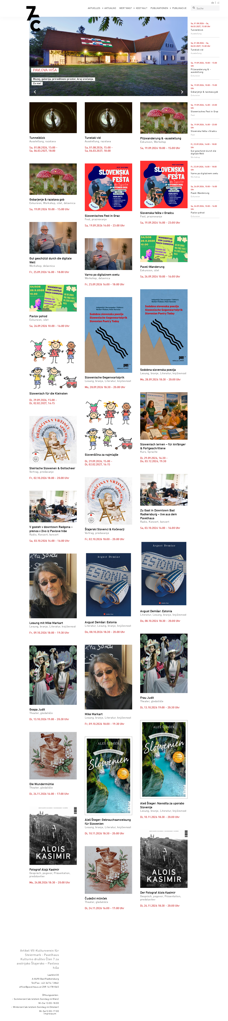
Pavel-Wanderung (200, 193)
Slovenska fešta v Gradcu (204, 131)
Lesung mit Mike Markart (46, 623)
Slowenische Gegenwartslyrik (104, 377)
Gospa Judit (37, 709)
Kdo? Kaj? (141, 8)
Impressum (50, 1014)
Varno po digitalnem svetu (204, 174)
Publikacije (179, 8)
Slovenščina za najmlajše (101, 454)
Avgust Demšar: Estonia (101, 622)
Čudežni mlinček (96, 898)
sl (218, 3)
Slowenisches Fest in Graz (204, 112)
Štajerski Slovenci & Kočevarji (104, 529)
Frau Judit (147, 697)
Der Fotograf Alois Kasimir (157, 892)
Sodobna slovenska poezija (158, 369)
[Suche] (193, 8)
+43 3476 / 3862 (50, 983)
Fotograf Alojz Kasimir (44, 869)
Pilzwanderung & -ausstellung (160, 138)
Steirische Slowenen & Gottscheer (52, 468)
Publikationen (159, 8)
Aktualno (110, 8)
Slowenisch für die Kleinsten (48, 393)
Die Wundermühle (41, 784)
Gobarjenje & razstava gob (204, 92)
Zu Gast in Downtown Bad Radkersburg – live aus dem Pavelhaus (158, 514)
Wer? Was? (125, 8)
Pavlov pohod (197, 213)
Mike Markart (94, 714)
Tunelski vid (197, 50)
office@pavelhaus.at (30, 987)
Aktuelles (94, 8)
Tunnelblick (197, 30)
